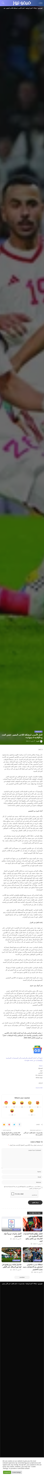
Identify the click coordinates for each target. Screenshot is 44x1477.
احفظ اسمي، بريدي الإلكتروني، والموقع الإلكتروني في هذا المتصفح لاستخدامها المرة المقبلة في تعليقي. (22, 1187)
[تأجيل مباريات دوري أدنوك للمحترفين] (11, 1224)
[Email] (4, 1125)
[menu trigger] (39, 3)
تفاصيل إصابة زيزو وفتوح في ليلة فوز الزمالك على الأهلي (11, 1265)
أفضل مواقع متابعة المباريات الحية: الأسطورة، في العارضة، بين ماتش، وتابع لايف (32, 1237)
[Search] (4, 3)
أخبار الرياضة (38, 731)
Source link (39, 1088)
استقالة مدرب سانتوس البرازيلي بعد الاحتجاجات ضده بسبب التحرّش (32, 1267)
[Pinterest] (9, 1125)
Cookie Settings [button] (16, 1472)
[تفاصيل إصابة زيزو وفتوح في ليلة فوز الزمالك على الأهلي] (11, 1254)
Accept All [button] (7, 1472)
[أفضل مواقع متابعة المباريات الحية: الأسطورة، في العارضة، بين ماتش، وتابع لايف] (32, 1224)
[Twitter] (14, 1125)
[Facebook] (19, 1125)
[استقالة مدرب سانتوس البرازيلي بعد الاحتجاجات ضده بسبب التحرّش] (32, 1254)
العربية (37, 741)
